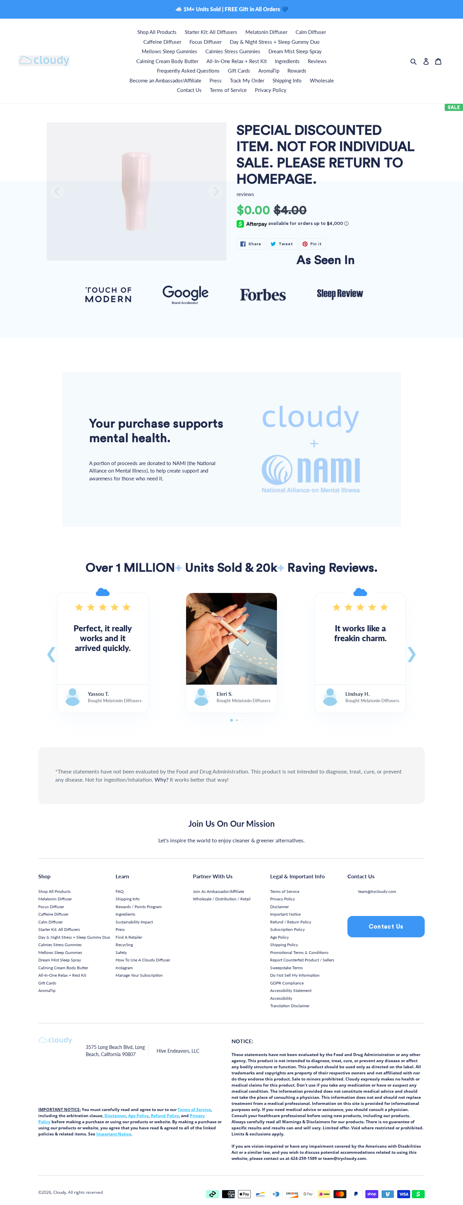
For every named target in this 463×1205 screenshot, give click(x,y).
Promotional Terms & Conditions (299, 952)
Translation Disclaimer (289, 1005)
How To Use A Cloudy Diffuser (143, 959)
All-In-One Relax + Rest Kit (62, 975)
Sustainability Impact (134, 921)
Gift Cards (47, 983)
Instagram (124, 967)
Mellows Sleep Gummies (60, 952)
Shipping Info (128, 898)
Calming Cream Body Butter (63, 967)
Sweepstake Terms (286, 967)
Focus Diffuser (51, 906)
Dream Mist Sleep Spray (59, 959)
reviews (245, 194)
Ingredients (125, 914)
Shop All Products (54, 891)
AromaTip (47, 990)
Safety (121, 952)
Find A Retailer (129, 937)
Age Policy (279, 937)
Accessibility (281, 998)
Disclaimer (279, 906)
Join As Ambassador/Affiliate (218, 891)
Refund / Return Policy (290, 921)
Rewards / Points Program (139, 906)
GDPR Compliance (287, 983)
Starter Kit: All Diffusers (59, 929)
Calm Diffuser (50, 921)
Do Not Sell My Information (295, 975)
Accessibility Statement (290, 990)
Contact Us (386, 927)
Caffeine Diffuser (53, 914)
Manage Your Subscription (139, 975)
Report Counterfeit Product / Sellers (302, 959)
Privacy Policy (282, 898)
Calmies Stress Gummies (60, 944)
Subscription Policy (287, 929)
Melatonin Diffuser (55, 898)
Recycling (124, 944)
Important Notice (285, 914)
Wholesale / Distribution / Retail (221, 898)
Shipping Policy (284, 944)
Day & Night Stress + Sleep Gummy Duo (74, 937)
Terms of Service (284, 891)
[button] (51, 652)
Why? (161, 779)
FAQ (120, 891)
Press (120, 929)
